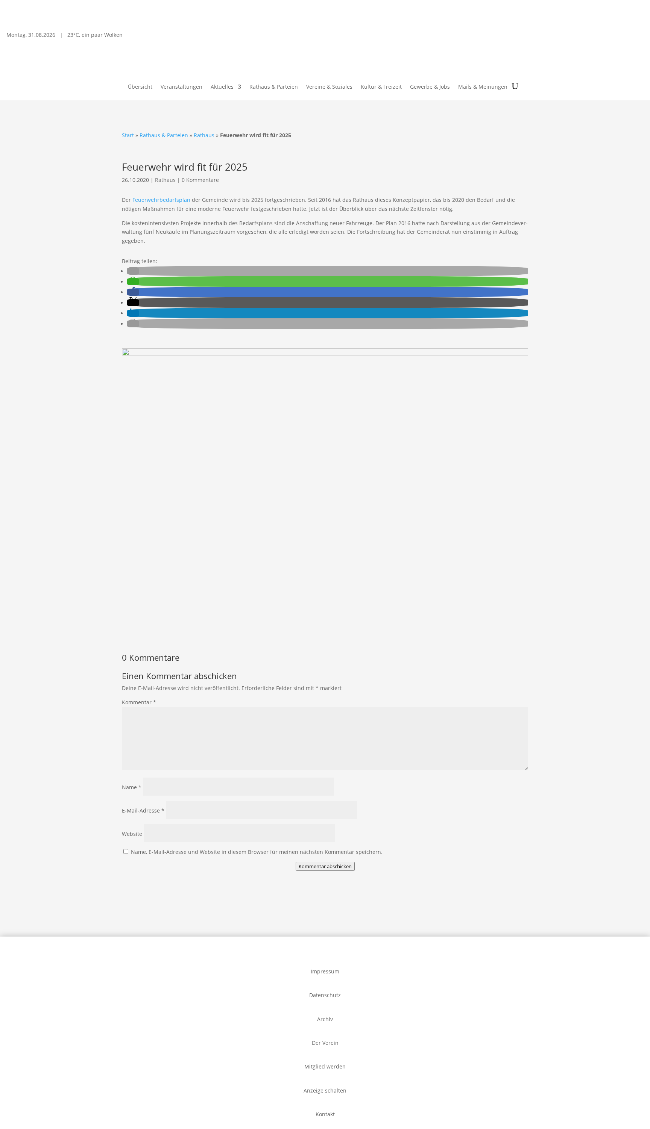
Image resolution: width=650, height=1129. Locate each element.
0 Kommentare (200, 179)
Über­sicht (140, 87)
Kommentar (139, 702)
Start (128, 135)
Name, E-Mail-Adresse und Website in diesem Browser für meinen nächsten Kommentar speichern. (257, 851)
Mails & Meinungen (482, 87)
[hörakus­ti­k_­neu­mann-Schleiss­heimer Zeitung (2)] (168, 628)
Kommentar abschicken (325, 866)
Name (131, 787)
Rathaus (204, 135)
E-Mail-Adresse (143, 810)
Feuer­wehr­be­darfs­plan (161, 199)
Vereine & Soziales (329, 87)
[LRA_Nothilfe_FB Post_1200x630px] (325, 353)
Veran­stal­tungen (181, 87)
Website (132, 833)
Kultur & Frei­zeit (381, 87)
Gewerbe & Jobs (430, 87)
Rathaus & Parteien (273, 87)
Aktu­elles (222, 87)
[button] (133, 271)
